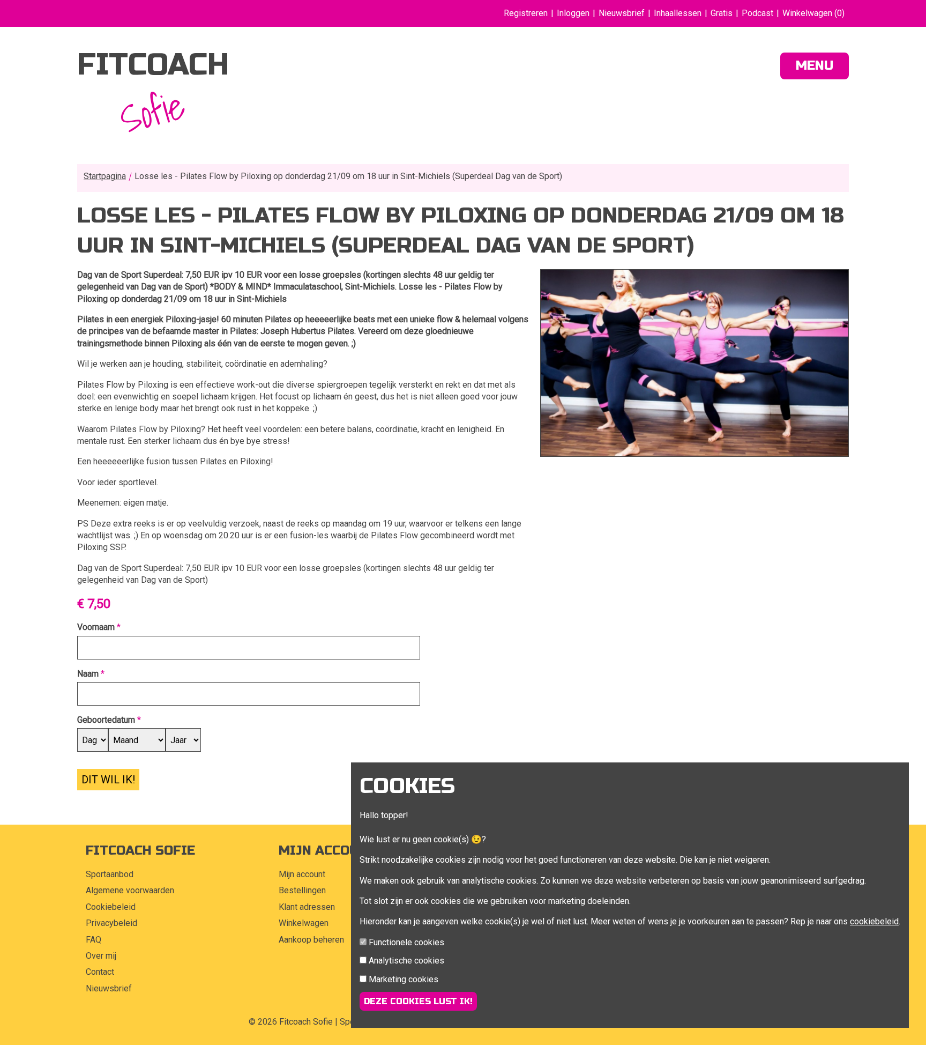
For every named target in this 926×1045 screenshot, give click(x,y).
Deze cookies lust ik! (418, 1001)
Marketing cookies (403, 979)
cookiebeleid (874, 921)
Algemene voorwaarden (130, 890)
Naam (88, 674)
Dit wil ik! (108, 779)
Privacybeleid (111, 923)
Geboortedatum (106, 720)
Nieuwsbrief (622, 13)
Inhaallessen (677, 13)
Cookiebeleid (111, 907)
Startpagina (105, 176)
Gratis (722, 13)
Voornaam (96, 627)
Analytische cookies (406, 960)
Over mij (101, 956)
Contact (100, 972)
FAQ (93, 940)
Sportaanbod (109, 874)
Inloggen (573, 13)
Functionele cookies (406, 942)
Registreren (526, 13)
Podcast (757, 13)
